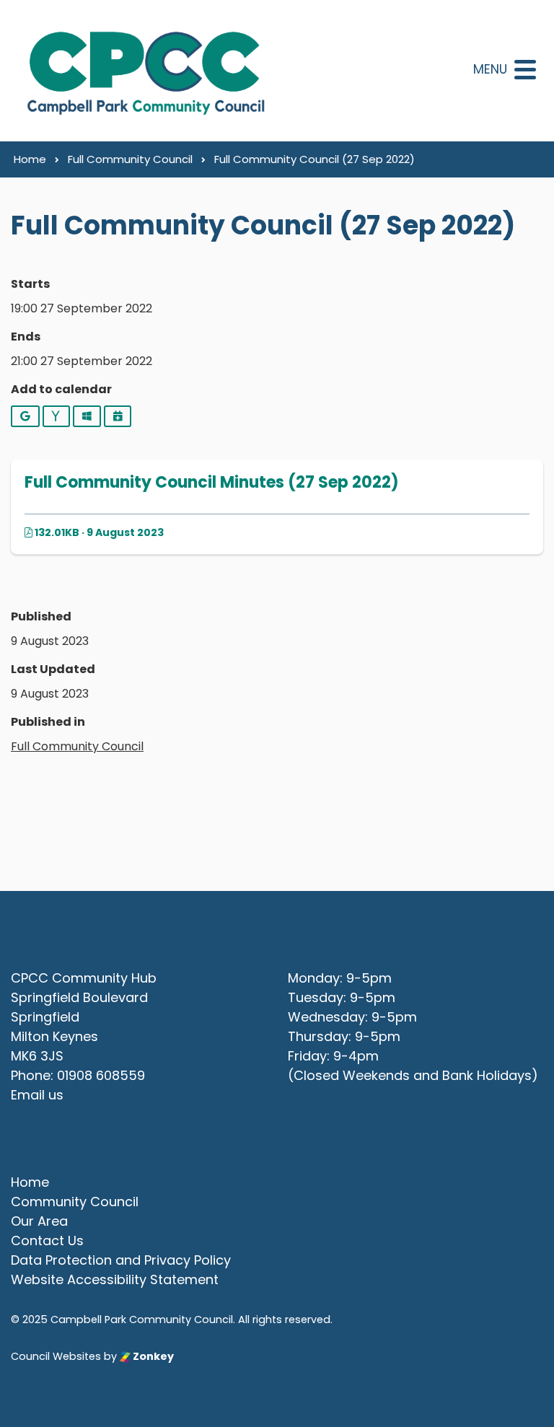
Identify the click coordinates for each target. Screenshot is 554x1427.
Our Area (39, 1221)
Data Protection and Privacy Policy (121, 1260)
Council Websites (56, 1356)
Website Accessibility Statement (115, 1279)
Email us (37, 1095)
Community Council (74, 1202)
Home (30, 1182)
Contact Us (47, 1240)
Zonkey (152, 1356)
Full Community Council (77, 746)
